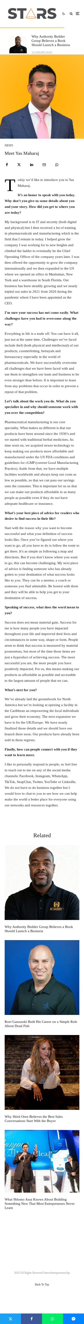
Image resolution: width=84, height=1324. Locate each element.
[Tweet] (19, 164)
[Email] (44, 164)
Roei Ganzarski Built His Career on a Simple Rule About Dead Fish (41, 1024)
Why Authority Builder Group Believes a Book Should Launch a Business (51, 41)
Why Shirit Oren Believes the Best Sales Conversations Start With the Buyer (34, 1119)
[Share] (7, 164)
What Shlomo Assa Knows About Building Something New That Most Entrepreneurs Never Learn (40, 1204)
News (9, 145)
